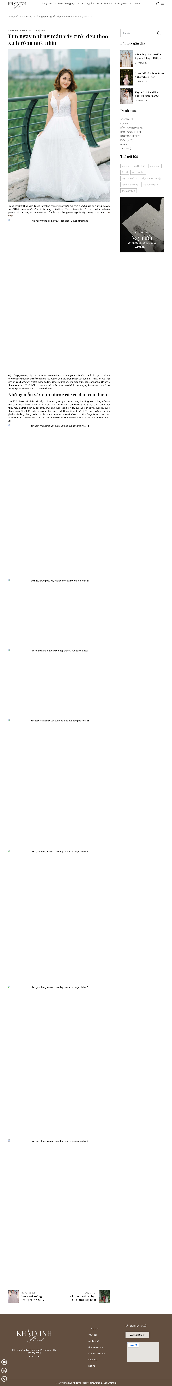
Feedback (109, 3)
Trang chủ (47, 3)
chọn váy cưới (128, 190)
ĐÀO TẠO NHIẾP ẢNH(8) (131, 127)
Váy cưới (92, 1334)
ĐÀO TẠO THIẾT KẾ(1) (130, 136)
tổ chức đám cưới (130, 184)
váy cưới (126, 166)
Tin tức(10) (125, 148)
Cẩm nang (27, 16)
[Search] (159, 33)
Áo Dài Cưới (140, 166)
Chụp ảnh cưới (92, 3)
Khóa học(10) (126, 140)
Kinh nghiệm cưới (123, 3)
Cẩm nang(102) (127, 123)
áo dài (125, 172)
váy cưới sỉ (155, 166)
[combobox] (137, 33)
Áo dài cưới (93, 1340)
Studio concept (96, 1347)
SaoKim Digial (110, 1382)
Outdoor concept (97, 1353)
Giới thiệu (58, 3)
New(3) (124, 144)
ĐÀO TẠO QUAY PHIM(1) (131, 131)
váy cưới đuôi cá (129, 178)
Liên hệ (136, 3)
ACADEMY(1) (126, 119)
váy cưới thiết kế (150, 184)
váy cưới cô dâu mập (151, 178)
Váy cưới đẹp (138, 172)
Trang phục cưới (72, 3)
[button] (158, 4)
